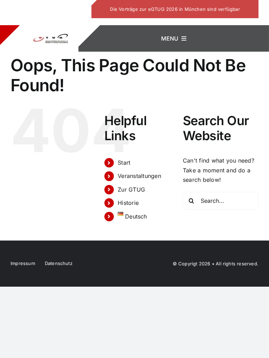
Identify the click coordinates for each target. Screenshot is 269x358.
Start (124, 162)
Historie (128, 202)
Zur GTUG (131, 189)
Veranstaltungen (139, 175)
